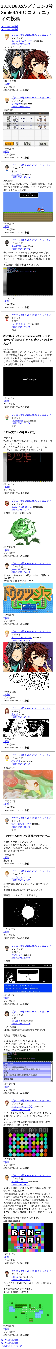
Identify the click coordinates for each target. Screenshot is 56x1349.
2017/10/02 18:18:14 (20, 640)
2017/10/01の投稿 (9, 26)
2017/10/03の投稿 (9, 29)
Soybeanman (17, 420)
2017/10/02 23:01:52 (20, 1184)
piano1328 (16, 569)
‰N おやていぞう (21, 824)
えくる (14, 714)
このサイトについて (11, 1346)
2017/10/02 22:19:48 (20, 957)
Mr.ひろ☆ (16, 174)
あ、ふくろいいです (21, 41)
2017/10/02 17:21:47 (20, 509)
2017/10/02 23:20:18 (20, 1279)
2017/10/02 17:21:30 (20, 423)
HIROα (14, 1277)
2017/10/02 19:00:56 (20, 827)
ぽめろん (16, 761)
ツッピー (16, 103)
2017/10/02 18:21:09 (20, 717)
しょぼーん (17, 877)
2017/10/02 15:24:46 (20, 177)
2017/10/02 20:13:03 (20, 880)
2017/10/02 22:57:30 (20, 1109)
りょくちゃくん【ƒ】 (22, 1106)
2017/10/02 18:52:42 (20, 764)
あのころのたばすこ (21, 507)
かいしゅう (17, 955)
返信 (6, 84)
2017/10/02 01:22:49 (20, 43)
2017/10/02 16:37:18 (20, 249)
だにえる (16, 1020)
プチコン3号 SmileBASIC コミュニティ (31, 35)
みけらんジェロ (19, 1181)
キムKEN (16, 246)
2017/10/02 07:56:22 (20, 106)
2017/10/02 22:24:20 (20, 1023)
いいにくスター (19, 324)
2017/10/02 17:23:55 (20, 572)
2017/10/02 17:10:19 (20, 327)
